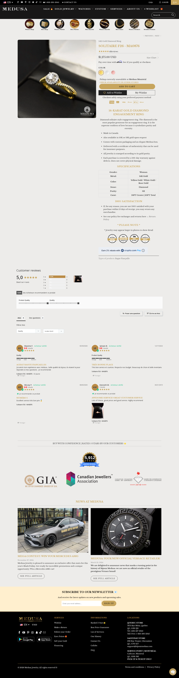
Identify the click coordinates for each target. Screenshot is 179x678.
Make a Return (60, 627)
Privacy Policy (153, 667)
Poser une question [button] (132, 313)
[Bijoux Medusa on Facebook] (18, 2)
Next (157, 36)
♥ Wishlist (151, 9)
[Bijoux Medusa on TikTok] (37, 2)
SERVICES (116, 9)
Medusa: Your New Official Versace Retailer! (125, 558)
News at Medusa (89, 501)
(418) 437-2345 (137, 631)
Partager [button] (22, 375)
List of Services (97, 632)
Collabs (94, 645)
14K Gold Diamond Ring (110, 41)
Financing (58, 645)
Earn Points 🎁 (60, 636)
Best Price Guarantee (100, 627)
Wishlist (57, 623)
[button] (172, 671)
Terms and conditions (134, 667)
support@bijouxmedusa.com (139, 646)
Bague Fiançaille (122, 259)
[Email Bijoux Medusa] (40, 2)
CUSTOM (101, 9)
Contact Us (95, 641)
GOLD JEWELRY (65, 9)
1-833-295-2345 (143, 634)
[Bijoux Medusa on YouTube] (22, 2)
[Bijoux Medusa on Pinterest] (25, 2)
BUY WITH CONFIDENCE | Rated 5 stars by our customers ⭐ (89, 443)
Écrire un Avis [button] (155, 313)
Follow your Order (62, 632)
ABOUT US (134, 9)
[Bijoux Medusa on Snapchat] (33, 2)
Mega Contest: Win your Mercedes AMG (48, 556)
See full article (31, 576)
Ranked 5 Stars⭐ (98, 623)
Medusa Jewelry (31, 667)
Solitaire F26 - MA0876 (24, 374)
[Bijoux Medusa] (15, 8)
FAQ (93, 650)
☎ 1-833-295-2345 (51, 2)
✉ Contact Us (69, 2)
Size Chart (152, 58)
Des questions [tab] (34, 318)
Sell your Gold (60, 641)
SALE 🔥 (48, 9)
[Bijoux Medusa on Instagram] (29, 2)
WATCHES (84, 9)
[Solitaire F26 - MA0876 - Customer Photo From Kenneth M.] (78, 279)
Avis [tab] (19, 318)
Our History (96, 636)
